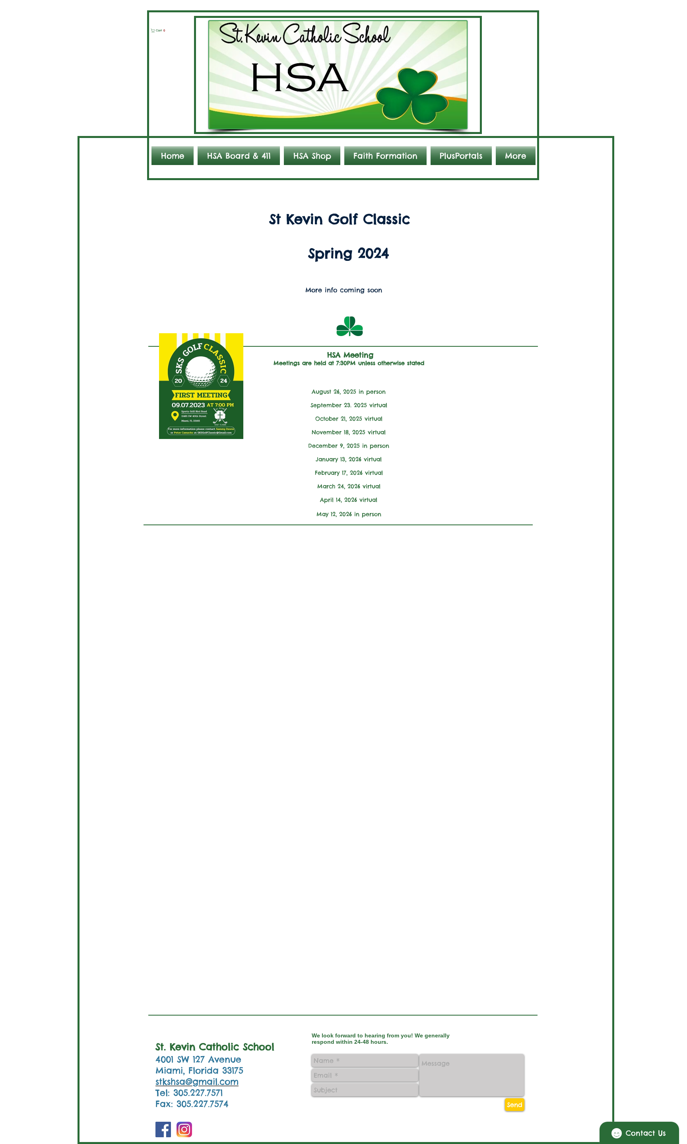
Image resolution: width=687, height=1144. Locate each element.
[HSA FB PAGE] (163, 1129)
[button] (161, 31)
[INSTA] (184, 1129)
